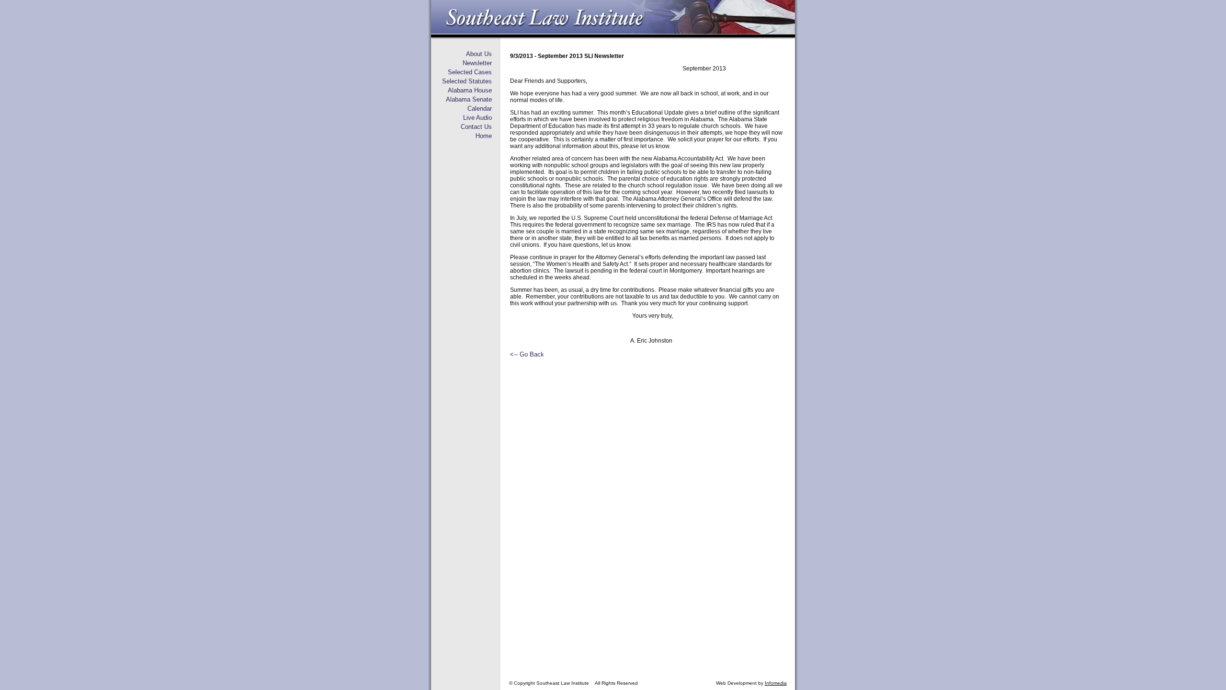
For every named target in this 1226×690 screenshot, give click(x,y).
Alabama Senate (469, 99)
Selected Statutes (467, 81)
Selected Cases (470, 72)
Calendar (479, 108)
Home (484, 135)
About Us (479, 54)
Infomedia (776, 683)
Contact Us (476, 126)
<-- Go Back (527, 354)
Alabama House (470, 90)
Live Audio (477, 117)
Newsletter (477, 63)
